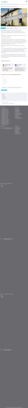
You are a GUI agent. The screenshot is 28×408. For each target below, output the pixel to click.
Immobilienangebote (17, 128)
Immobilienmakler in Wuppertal (5, 124)
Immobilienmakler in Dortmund (5, 111)
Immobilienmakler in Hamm (4, 116)
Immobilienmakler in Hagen (4, 115)
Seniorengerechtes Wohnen (18, 117)
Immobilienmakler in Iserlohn (4, 117)
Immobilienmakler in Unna (4, 123)
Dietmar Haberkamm (7, 64)
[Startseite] (4, 2)
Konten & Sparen (17, 115)
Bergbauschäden (17, 110)
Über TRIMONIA (17, 127)
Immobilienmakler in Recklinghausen (5, 122)
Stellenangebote (17, 131)
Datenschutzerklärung (8, 87)
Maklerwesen (16, 116)
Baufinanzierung (17, 109)
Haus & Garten (17, 112)
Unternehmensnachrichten (18, 118)
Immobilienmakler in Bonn (4, 110)
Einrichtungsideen (17, 111)
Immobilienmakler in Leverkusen (5, 119)
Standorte (16, 130)
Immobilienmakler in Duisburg (4, 112)
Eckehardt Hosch (19, 64)
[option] (14, 17)
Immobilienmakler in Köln (4, 118)
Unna (3, 49)
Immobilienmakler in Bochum (4, 109)
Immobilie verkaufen (17, 129)
